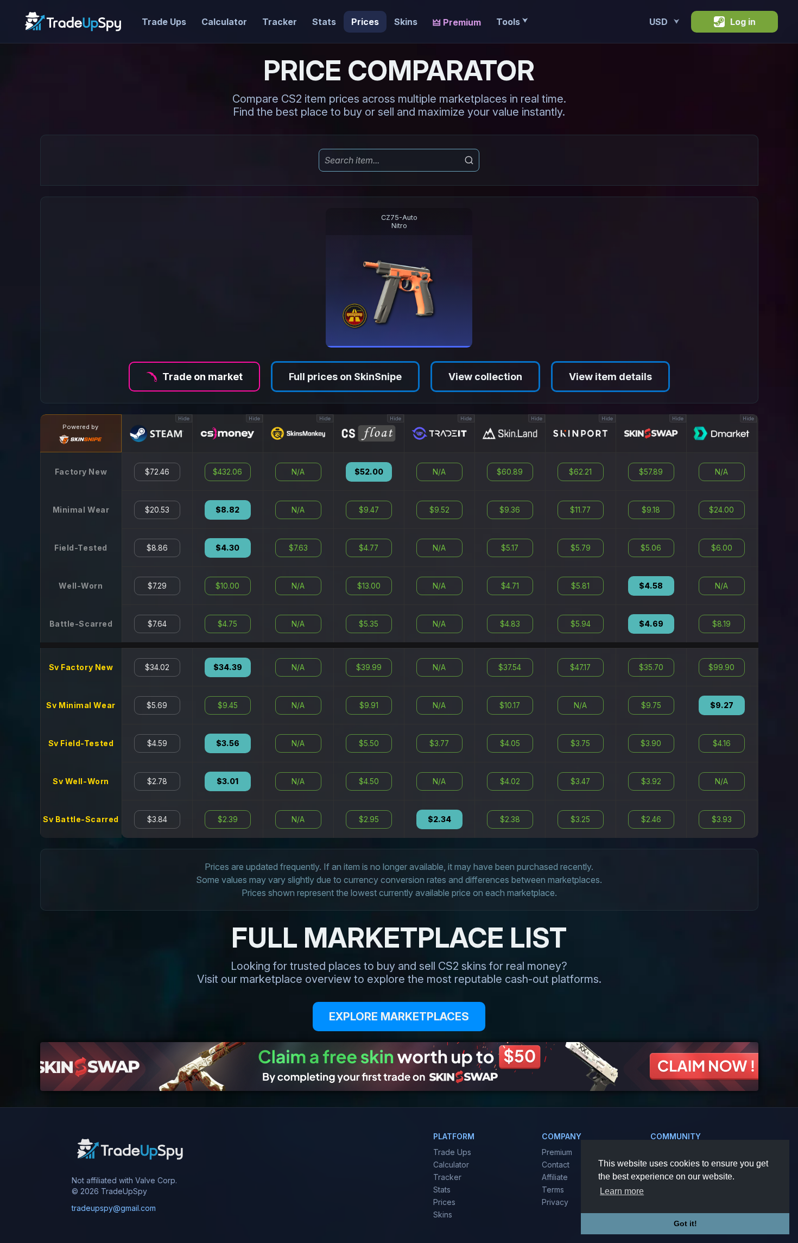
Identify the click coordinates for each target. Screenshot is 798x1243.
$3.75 (580, 743)
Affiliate (555, 1177)
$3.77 (439, 743)
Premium (557, 1152)
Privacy (555, 1202)
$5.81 (580, 586)
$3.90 (651, 743)
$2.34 (439, 819)
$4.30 (227, 548)
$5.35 (368, 624)
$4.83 (510, 624)
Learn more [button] (622, 1191)
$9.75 (651, 705)
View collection (485, 376)
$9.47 (369, 510)
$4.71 (510, 586)
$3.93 (722, 819)
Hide (183, 418)
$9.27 (721, 705)
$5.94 (581, 624)
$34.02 (157, 667)
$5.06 (651, 548)
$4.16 (722, 743)
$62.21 (580, 472)
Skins (405, 21)
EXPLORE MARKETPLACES (399, 1016)
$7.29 (157, 586)
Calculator (224, 21)
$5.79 (581, 548)
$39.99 (369, 667)
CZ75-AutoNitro (399, 221)
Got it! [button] (685, 1223)
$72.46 (157, 472)
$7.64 (157, 624)
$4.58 (651, 586)
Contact (555, 1164)
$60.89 (510, 472)
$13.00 (369, 586)
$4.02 (510, 781)
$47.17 (580, 667)
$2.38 (510, 819)
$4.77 (368, 548)
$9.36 (509, 510)
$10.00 (227, 586)
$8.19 (721, 624)
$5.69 (157, 705)
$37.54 (509, 667)
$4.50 (369, 781)
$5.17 (509, 548)
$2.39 (228, 819)
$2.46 (651, 819)
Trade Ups (164, 21)
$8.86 (157, 548)
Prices (365, 21)
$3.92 (651, 781)
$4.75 (227, 624)
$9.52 (439, 510)
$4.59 (157, 743)
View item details (610, 376)
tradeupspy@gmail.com (114, 1208)
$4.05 (510, 743)
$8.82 (227, 510)
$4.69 (651, 624)
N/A (298, 472)
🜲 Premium (457, 22)
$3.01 (227, 781)
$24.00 (721, 510)
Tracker (279, 21)
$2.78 (157, 781)
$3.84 (157, 819)
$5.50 (369, 743)
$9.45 (228, 705)
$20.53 (157, 510)
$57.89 (651, 472)
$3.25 (580, 819)
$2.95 (369, 819)
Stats (324, 21)
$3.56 (227, 743)
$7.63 (298, 548)
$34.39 (227, 667)
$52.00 (368, 472)
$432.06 (227, 472)
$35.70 (651, 667)
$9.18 (651, 510)
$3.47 (580, 781)
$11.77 (580, 510)
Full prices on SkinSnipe (345, 376)
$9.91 (368, 705)
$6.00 (721, 548)
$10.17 (509, 705)
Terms (553, 1189)
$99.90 (721, 667)
